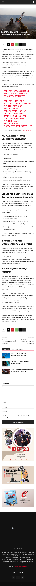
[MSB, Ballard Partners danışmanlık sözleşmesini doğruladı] (6, 371)
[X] (8, 44)
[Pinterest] (12, 44)
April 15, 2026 (27, 130)
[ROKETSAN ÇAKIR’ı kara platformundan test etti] (6, 355)
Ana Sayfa (3, 6)
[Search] (33, 2)
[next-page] (5, 378)
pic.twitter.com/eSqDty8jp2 (18, 126)
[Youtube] (22, 577)
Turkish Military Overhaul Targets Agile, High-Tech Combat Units (27, 341)
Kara (8, 6)
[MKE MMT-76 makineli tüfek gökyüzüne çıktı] (6, 363)
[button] (3, 2)
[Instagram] (13, 577)
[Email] (20, 44)
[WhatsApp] (16, 44)
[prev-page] (3, 378)
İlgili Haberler (6, 349)
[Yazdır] (24, 44)
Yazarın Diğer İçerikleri (17, 349)
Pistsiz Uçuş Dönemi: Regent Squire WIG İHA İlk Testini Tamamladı (10, 341)
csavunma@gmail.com (20, 566)
